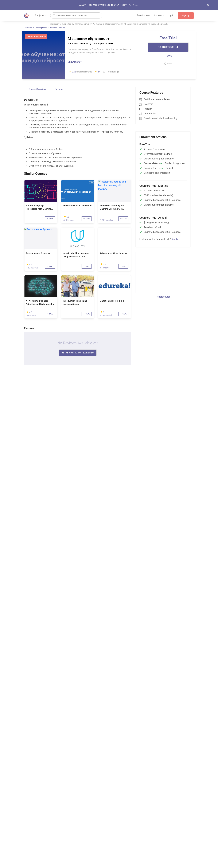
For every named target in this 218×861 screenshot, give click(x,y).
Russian (148, 108)
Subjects (28, 28)
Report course (163, 296)
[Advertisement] (160, 271)
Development (41, 28)
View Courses (134, 5)
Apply (175, 239)
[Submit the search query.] (54, 15)
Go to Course (166, 47)
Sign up (185, 15)
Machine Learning (57, 28)
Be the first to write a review (78, 352)
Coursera (148, 104)
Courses (159, 15)
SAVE (169, 56)
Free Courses (144, 15)
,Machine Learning (167, 118)
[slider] (64, 217)
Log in (171, 15)
